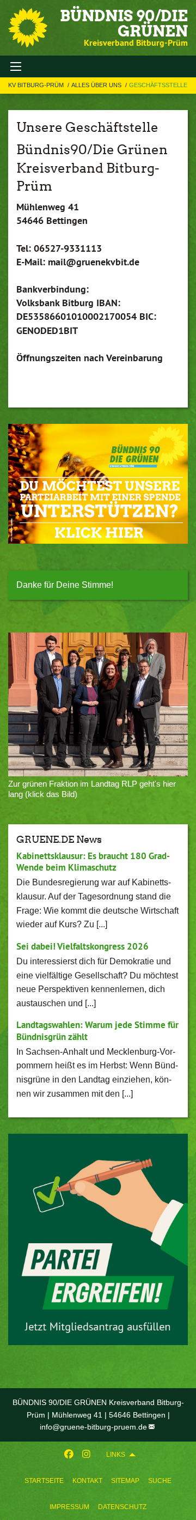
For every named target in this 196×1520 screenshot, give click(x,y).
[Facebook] (69, 1455)
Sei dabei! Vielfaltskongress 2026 (82, 946)
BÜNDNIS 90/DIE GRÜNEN (124, 23)
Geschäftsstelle (158, 85)
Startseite (44, 1481)
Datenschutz (122, 1507)
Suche (159, 1481)
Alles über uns (97, 85)
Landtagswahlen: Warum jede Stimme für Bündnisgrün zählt (97, 1030)
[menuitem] (44, 1481)
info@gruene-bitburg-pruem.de (93, 1426)
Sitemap (125, 1481)
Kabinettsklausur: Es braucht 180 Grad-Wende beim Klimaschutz (93, 861)
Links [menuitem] (115, 1454)
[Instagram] (86, 1455)
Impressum (69, 1507)
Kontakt (87, 1481)
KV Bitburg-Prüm (36, 85)
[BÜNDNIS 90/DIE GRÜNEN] (27, 27)
